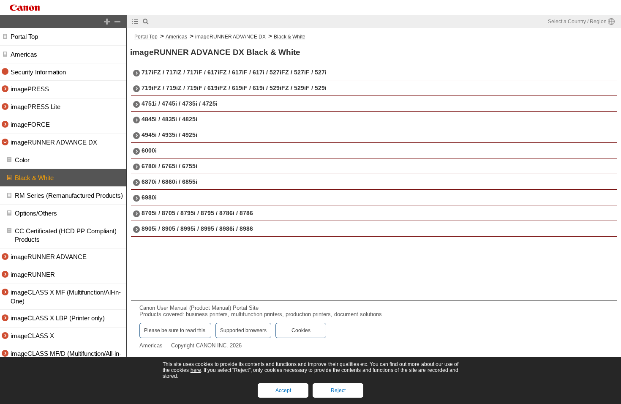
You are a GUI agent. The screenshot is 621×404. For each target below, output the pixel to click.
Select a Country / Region (577, 22)
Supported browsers (243, 330)
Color (22, 160)
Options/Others (36, 213)
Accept (283, 390)
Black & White (34, 178)
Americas (24, 54)
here (196, 370)
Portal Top (24, 36)
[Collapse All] (117, 21)
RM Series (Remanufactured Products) (69, 195)
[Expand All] (107, 21)
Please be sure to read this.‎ (175, 330)
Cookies (300, 330)
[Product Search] (145, 21)
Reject (338, 390)
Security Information (38, 72)
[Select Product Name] (135, 21)
